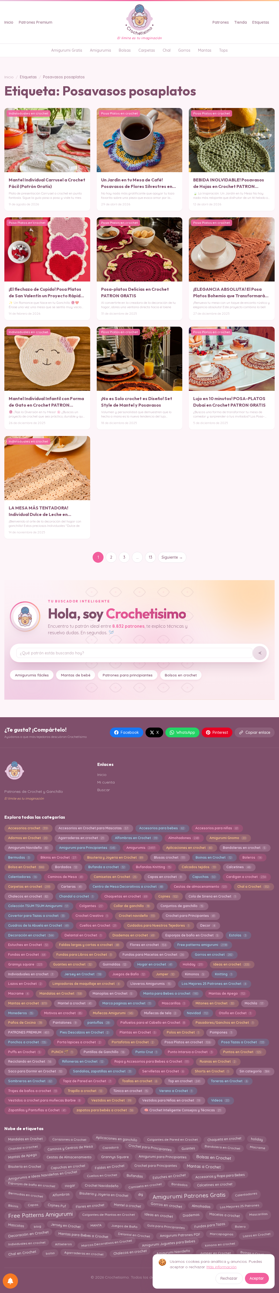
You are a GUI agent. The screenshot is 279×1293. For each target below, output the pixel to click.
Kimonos (194, 974)
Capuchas (203, 877)
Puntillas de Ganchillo (104, 1052)
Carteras (71, 886)
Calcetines (238, 867)
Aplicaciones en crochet (189, 848)
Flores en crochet (148, 945)
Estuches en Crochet (28, 945)
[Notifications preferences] (10, 1281)
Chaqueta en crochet (224, 1138)
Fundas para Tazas (209, 1226)
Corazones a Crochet (69, 1138)
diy (140, 1193)
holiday (257, 1138)
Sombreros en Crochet (30, 1081)
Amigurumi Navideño (28, 848)
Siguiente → (172, 557)
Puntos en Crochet (242, 1052)
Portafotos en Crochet (132, 1042)
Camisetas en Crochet (115, 877)
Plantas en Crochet (138, 1032)
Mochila (254, 1003)
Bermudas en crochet (25, 1193)
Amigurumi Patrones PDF (180, 1233)
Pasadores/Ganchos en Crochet (224, 1022)
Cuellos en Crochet (98, 925)
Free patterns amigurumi (202, 945)
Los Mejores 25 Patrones (239, 1205)
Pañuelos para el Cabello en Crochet (152, 1022)
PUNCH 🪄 (61, 1052)
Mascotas (16, 1226)
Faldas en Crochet (110, 1165)
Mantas (204, 50)
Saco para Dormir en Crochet (35, 1071)
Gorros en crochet (213, 954)
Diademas (190, 1213)
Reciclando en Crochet (29, 1061)
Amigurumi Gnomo (227, 838)
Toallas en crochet (139, 1081)
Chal (167, 50)
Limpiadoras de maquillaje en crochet (86, 984)
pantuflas (98, 1022)
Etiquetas (260, 22)
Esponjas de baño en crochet (31, 1185)
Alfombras (61, 1193)
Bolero (240, 1225)
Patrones (221, 22)
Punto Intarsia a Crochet (190, 1052)
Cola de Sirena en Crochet (212, 896)
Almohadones (183, 838)
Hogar (70, 1184)
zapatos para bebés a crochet (105, 1110)
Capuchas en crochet (67, 1166)
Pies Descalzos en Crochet (84, 1032)
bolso (50, 1251)
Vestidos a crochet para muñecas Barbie (44, 1100)
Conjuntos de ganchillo (181, 906)
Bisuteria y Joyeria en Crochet (115, 857)
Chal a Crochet (253, 886)
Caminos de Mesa (65, 877)
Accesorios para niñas (216, 828)
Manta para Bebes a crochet (170, 993)
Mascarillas (173, 1003)
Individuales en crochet (27, 1244)
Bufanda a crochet (106, 867)
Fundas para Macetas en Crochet (153, 954)
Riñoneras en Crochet (82, 1061)
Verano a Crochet (175, 1091)
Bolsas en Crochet (213, 1156)
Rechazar (229, 1278)
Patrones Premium (35, 22)
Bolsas (125, 50)
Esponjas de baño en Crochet (191, 935)
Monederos (20, 1013)
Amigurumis (100, 50)
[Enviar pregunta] (260, 653)
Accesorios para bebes (161, 828)
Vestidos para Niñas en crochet (171, 1100)
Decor (207, 925)
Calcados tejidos (198, 867)
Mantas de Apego (227, 993)
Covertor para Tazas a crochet (36, 916)
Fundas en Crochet (26, 954)
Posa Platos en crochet (187, 1042)
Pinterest (220, 732)
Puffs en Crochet (24, 1052)
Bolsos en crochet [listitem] (181, 675)
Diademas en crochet (133, 935)
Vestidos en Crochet (111, 1100)
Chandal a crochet (76, 896)
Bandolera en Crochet (222, 1148)
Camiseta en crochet (145, 1184)
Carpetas (146, 50)
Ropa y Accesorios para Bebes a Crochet (151, 1061)
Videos (220, 1100)
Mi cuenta (106, 782)
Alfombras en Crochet (136, 838)
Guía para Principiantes (166, 1225)
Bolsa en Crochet (26, 867)
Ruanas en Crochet (217, 1061)
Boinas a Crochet (254, 1252)
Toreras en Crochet (229, 1081)
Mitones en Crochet (214, 1003)
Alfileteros (63, 1244)
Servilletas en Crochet (163, 1071)
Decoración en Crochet (28, 1235)
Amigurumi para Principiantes (87, 848)
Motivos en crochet (63, 1013)
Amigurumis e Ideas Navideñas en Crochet (42, 1176)
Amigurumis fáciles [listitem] (32, 675)
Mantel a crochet (74, 1003)
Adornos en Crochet (27, 838)
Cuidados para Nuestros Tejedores (158, 925)
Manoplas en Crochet (112, 993)
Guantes (188, 1147)
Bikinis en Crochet (58, 857)
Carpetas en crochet (29, 886)
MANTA (95, 1226)
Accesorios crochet (27, 828)
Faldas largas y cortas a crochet (89, 945)
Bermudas (18, 857)
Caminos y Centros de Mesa (70, 1147)
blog (37, 1225)
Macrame (18, 993)
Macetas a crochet (224, 1214)
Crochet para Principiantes (150, 1148)
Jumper (165, 974)
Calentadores (22, 877)
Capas (33, 1206)
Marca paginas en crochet (126, 1003)
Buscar (103, 789)
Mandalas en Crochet (60, 993)
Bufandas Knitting (153, 867)
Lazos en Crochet (24, 984)
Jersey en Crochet (82, 974)
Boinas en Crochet (213, 857)
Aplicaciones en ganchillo (117, 1138)
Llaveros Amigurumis (151, 984)
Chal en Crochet (22, 1253)
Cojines (168, 896)
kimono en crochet (220, 1243)
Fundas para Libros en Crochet (83, 954)
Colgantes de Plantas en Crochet (108, 1214)
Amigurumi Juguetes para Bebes (168, 1244)
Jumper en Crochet (215, 1253)
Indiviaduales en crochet (30, 974)
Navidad (197, 1013)
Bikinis (13, 1204)
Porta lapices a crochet (79, 1042)
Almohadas (201, 1205)
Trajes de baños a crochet (32, 1091)
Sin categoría (254, 1071)
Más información (221, 1266)
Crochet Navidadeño (102, 1184)
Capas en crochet (164, 877)
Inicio (8, 22)
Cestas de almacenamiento (200, 886)
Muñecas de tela (160, 1013)
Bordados (66, 867)
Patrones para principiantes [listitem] (128, 675)
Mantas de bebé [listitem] (75, 675)
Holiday (192, 964)
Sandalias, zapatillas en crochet (102, 1071)
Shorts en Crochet (212, 1071)
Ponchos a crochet (27, 1042)
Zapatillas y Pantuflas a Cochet (36, 1110)
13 (150, 557)
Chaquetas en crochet (125, 896)
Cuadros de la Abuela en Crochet (38, 925)
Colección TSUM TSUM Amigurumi (38, 906)
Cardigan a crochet (245, 877)
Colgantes (90, 906)
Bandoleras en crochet (244, 848)
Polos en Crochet (183, 1032)
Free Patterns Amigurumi (40, 1216)
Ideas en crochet (231, 964)
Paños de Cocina (25, 1022)
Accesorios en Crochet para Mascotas (93, 828)
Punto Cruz (146, 1052)
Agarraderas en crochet (81, 838)
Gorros (184, 50)
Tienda (240, 22)
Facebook (130, 732)
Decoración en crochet (30, 935)
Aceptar (257, 1278)
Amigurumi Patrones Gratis (189, 1194)
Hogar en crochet (154, 964)
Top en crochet (184, 1081)
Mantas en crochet (27, 1003)
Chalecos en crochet (28, 896)
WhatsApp (185, 732)
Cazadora (110, 1147)
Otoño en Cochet (235, 1013)
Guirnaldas (114, 964)
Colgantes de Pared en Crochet (172, 1138)
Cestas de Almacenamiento (69, 1156)
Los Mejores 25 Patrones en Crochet (214, 984)
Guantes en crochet (72, 964)
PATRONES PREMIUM (28, 1032)
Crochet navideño (136, 916)
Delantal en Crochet (83, 935)
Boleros (251, 857)
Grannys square (25, 964)
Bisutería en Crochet (24, 1166)
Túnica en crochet (130, 1091)
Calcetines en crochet (214, 1185)
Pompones (221, 1032)
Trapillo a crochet (85, 1091)
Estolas (237, 935)
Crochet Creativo (91, 916)
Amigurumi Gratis (66, 50)
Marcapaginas (221, 1235)
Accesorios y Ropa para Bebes (220, 1175)
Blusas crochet (169, 857)
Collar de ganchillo (131, 906)
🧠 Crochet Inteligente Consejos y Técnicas (182, 1110)
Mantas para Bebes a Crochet (83, 1234)
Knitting (223, 974)
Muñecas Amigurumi (113, 1013)
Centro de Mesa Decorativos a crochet (128, 886)
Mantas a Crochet (203, 1166)
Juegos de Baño (128, 974)
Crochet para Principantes (190, 916)
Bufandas (134, 1176)
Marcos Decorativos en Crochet (106, 1244)
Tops (223, 50)
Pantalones (64, 1022)
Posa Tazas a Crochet (242, 1042)
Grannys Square (115, 1156)
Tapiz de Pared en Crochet (87, 1081)
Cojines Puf (56, 1205)
